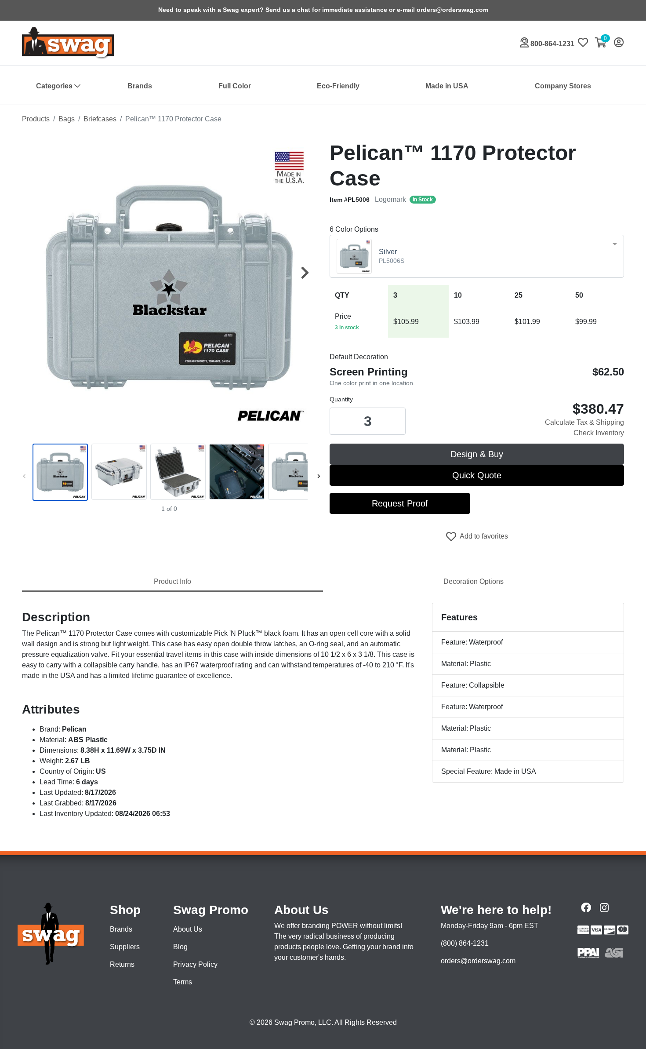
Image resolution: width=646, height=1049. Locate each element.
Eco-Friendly (338, 86)
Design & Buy (476, 454)
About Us (187, 929)
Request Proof (400, 503)
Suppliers (125, 947)
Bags (66, 119)
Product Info (172, 581)
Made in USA (446, 86)
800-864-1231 (551, 43)
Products (36, 119)
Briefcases (99, 119)
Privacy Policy (195, 964)
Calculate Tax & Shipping (584, 422)
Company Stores (563, 86)
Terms (182, 982)
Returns (122, 964)
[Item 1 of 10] (169, 472)
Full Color (234, 86)
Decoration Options (473, 581)
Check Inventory (598, 433)
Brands (139, 86)
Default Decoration (359, 357)
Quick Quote (476, 475)
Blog (180, 947)
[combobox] (477, 256)
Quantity (341, 399)
